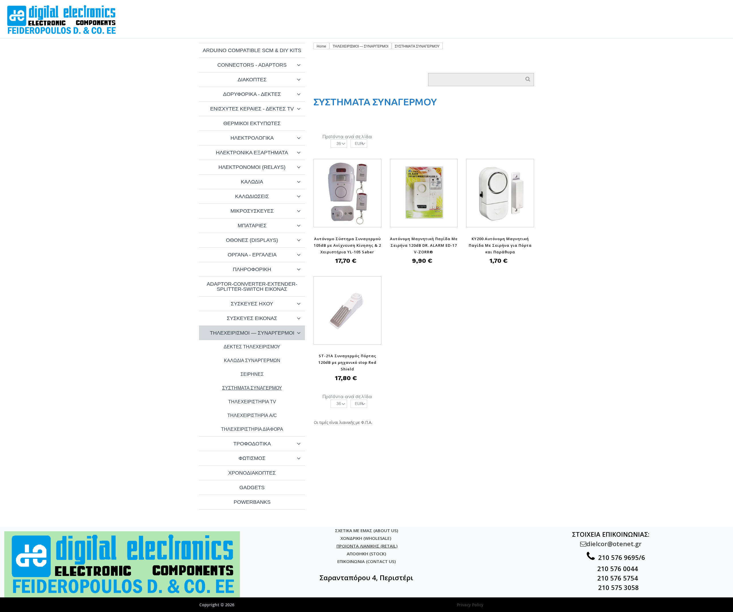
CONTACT (672, 10)
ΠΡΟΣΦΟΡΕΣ (594, 10)
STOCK (709, 10)
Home (321, 46)
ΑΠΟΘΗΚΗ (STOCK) (366, 553)
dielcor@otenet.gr (611, 543)
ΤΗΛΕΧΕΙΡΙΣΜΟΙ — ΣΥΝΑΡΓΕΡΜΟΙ (360, 46)
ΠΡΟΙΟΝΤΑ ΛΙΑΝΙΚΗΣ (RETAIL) (366, 546)
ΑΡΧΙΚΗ (435, 10)
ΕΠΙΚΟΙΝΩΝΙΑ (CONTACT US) (366, 561)
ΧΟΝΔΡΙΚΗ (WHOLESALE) (366, 538)
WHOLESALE (546, 10)
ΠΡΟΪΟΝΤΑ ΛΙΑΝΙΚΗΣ (487, 10)
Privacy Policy (470, 604)
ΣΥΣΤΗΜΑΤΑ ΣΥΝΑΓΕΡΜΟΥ (417, 46)
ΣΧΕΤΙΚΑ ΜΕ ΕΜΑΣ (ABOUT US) (366, 530)
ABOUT (635, 10)
